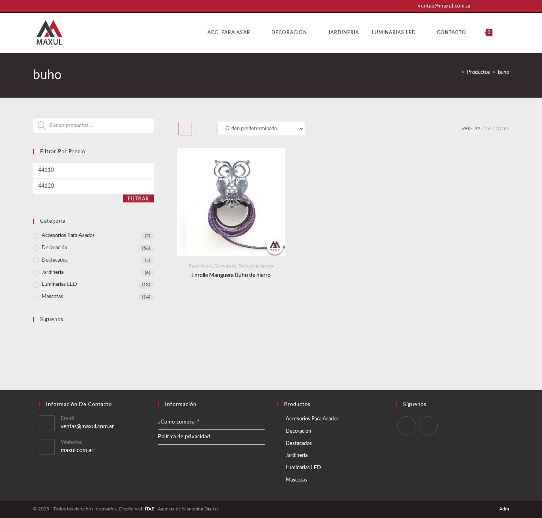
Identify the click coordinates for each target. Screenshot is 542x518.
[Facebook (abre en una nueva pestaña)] (496, 6)
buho (503, 72)
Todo (502, 128)
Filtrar (138, 198)
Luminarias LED (59, 284)
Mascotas (52, 296)
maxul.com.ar (77, 450)
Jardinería (52, 272)
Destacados (55, 260)
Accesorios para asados (68, 235)
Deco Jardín (200, 266)
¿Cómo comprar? (178, 422)
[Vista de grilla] (185, 128)
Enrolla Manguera (255, 266)
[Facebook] (45, 342)
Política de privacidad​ (184, 436)
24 (487, 128)
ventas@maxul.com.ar (87, 426)
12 (477, 128)
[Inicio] (457, 72)
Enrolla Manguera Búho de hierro (231, 275)
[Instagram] (69, 342)
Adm (504, 508)
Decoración (225, 266)
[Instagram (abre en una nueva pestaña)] (505, 6)
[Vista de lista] (202, 128)
